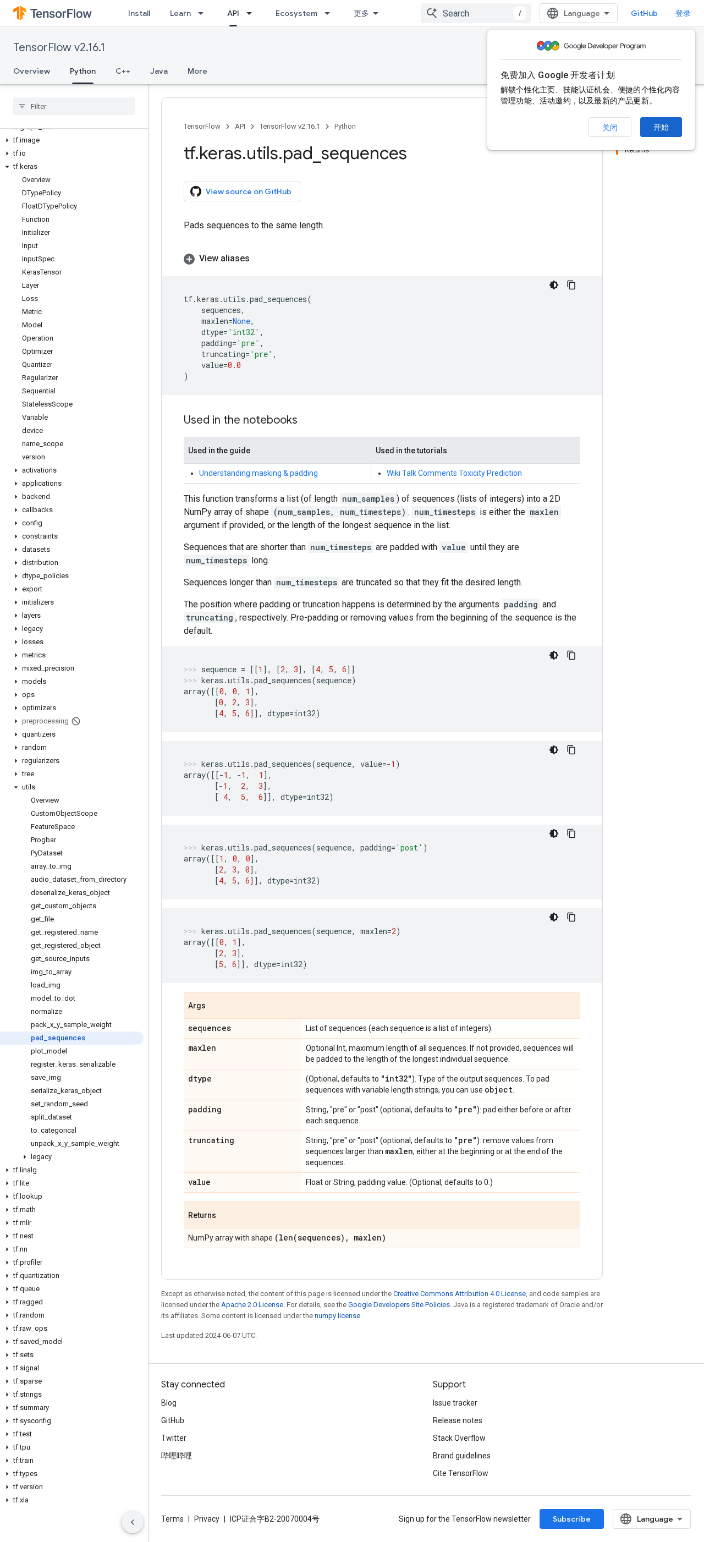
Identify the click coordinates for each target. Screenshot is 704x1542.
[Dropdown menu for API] (252, 13)
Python (83, 71)
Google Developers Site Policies (399, 1304)
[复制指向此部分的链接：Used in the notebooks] (309, 420)
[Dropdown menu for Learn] (204, 13)
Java (159, 71)
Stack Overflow (459, 1438)
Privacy (206, 1518)
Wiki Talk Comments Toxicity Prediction (454, 473)
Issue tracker (455, 1402)
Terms (172, 1518)
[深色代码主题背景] (554, 285)
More (197, 71)
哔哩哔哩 (176, 1455)
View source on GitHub (249, 191)
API (233, 13)
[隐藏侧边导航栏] (133, 1522)
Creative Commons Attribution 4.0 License (459, 1293)
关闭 (610, 128)
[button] (72, 140)
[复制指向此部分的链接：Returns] (227, 1215)
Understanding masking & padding (258, 473)
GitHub (644, 13)
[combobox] (476, 13)
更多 (361, 13)
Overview (31, 71)
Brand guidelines (462, 1455)
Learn (180, 13)
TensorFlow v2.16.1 (59, 47)
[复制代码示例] (571, 285)
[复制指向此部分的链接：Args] (217, 1006)
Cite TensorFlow (460, 1473)
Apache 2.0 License (252, 1304)
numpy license (337, 1315)
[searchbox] (74, 106)
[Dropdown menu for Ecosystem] (330, 13)
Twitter (173, 1438)
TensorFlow (202, 126)
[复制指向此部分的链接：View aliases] (261, 258)
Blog (169, 1402)
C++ (123, 71)
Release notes (457, 1420)
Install (139, 13)
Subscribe (572, 1519)
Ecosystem (296, 13)
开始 (661, 127)
